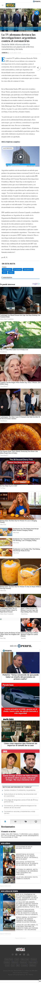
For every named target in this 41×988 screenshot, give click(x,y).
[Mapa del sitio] (28, 955)
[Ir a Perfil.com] (37, 1)
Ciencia (11, 272)
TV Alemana (17, 269)
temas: (4, 267)
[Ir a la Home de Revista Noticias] (10, 5)
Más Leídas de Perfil (9, 891)
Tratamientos (28, 269)
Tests (4, 272)
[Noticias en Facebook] (16, 955)
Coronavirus (7, 269)
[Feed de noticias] (24, 955)
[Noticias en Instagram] (13, 955)
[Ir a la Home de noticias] (20, 950)
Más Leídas (5, 843)
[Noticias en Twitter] (20, 955)
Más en (13, 646)
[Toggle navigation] (3, 5)
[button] (38, 68)
